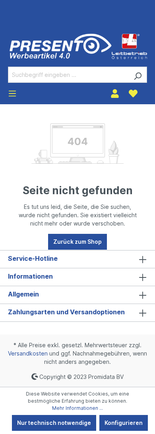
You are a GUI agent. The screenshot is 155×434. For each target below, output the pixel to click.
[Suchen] (137, 75)
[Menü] (12, 93)
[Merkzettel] (133, 93)
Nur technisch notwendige (54, 422)
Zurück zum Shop (77, 241)
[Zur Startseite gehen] (78, 46)
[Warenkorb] (147, 91)
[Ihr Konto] (115, 93)
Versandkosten (28, 353)
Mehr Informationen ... (77, 408)
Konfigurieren (124, 422)
